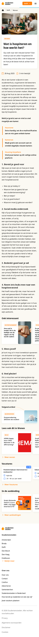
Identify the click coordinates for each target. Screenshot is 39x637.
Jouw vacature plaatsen (10, 600)
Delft (8, 10)
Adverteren (6, 586)
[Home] (3, 10)
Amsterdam (6, 540)
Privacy (5, 618)
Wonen (15, 10)
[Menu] (35, 3)
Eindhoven (6, 558)
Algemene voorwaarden (11, 623)
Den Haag (5, 554)
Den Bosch (6, 551)
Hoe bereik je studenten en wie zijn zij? (17, 597)
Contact (5, 578)
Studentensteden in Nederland (13, 593)
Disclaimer (6, 627)
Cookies (5, 632)
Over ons (5, 575)
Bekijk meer (10, 561)
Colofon (5, 582)
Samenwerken (7, 589)
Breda (4, 543)
